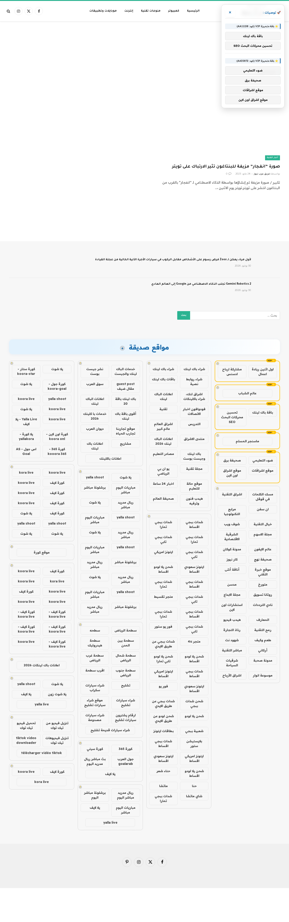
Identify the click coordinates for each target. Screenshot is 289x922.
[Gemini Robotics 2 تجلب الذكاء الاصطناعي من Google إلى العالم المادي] (267, 290)
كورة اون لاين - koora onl (57, 436)
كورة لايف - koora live (57, 614)
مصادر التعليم (163, 454)
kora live (26, 472)
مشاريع (125, 444)
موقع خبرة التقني (263, 571)
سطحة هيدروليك (95, 642)
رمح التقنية (262, 630)
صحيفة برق (232, 460)
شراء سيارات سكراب (94, 687)
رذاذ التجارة (231, 630)
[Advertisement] (144, 39)
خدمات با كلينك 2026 (94, 416)
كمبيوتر (173, 11)
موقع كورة (42, 552)
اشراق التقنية (232, 494)
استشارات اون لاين (231, 607)
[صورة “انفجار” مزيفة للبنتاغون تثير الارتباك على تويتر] (214, 123)
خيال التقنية (263, 524)
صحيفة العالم (163, 498)
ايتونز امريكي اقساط (163, 673)
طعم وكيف (262, 640)
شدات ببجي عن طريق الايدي (163, 643)
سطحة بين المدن (125, 642)
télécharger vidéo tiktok (41, 753)
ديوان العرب (95, 429)
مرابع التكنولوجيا (232, 511)
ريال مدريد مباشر (125, 504)
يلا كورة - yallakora (26, 436)
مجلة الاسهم (263, 534)
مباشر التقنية (232, 650)
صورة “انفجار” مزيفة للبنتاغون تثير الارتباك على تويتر (226, 167)
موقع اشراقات (262, 470)
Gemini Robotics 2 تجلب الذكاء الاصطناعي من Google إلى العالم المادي (201, 284)
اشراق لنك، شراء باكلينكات (194, 396)
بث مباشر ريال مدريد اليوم (95, 761)
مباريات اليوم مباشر (125, 489)
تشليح (125, 685)
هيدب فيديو (232, 620)
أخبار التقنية (272, 157)
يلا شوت (125, 477)
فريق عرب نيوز (262, 174)
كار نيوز (232, 559)
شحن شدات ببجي (194, 703)
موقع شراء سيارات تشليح (94, 702)
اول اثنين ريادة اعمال (263, 371)
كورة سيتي (95, 749)
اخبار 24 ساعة (163, 484)
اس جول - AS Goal (26, 451)
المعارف (262, 620)
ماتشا (163, 786)
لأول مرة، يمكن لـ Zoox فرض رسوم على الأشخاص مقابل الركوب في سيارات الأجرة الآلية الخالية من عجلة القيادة (173, 259)
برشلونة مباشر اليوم (95, 795)
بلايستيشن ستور (194, 743)
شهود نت (232, 640)
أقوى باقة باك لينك (125, 416)
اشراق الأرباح (231, 675)
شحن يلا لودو (194, 716)
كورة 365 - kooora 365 (57, 451)
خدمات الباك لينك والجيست (125, 371)
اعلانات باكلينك (110, 458)
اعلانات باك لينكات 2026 (42, 665)
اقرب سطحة (94, 670)
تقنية (163, 409)
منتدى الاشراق (194, 439)
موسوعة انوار (263, 675)
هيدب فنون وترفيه (194, 500)
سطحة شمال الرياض (126, 657)
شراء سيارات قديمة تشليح (110, 730)
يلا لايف (110, 774)
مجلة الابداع (232, 595)
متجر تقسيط (163, 597)
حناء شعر (163, 771)
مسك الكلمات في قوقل (262, 496)
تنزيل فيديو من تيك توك (57, 725)
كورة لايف (57, 483)
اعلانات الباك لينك (163, 396)
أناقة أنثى (232, 569)
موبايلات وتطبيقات (103, 11)
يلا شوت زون (57, 694)
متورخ (262, 584)
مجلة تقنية (194, 469)
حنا (194, 786)
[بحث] (9, 11)
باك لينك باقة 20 (125, 401)
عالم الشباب (247, 393)
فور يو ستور (163, 626)
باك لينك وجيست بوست (194, 456)
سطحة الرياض (125, 630)
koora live (26, 399)
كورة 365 (125, 749)
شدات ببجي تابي (163, 539)
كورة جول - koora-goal (57, 386)
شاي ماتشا (194, 796)
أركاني (262, 650)
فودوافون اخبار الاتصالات (194, 411)
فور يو (163, 686)
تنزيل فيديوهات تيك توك (57, 740)
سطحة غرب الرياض (95, 657)
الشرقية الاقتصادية (232, 536)
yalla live (110, 822)
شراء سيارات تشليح (125, 702)
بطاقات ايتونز (163, 731)
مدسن (232, 584)
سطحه (95, 630)
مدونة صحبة (262, 660)
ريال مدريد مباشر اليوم (125, 795)
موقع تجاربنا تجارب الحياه (125, 431)
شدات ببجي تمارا (163, 524)
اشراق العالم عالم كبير (163, 426)
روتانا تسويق (262, 595)
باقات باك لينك (163, 379)
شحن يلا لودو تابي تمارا (163, 658)
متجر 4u (194, 641)
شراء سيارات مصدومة (94, 717)
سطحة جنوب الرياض (125, 672)
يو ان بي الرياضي (163, 471)
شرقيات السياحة (232, 662)
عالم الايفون (262, 549)
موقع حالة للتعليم (194, 486)
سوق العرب (94, 384)
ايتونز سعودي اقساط (194, 569)
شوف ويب (232, 524)
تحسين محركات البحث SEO (232, 417)
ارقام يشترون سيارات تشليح (125, 717)
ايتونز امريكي (163, 552)
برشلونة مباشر (95, 487)
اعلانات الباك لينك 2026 (163, 441)
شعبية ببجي (194, 731)
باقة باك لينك (262, 412)
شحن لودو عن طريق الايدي (163, 718)
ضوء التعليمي (262, 460)
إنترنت (128, 11)
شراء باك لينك (194, 369)
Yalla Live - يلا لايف (26, 421)
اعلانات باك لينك (95, 446)
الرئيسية (193, 11)
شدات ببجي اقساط (194, 524)
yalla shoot (95, 477)
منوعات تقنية (151, 11)
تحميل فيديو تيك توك (26, 725)
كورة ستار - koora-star (26, 371)
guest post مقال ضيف (126, 386)
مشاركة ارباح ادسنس (232, 371)
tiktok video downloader (26, 740)
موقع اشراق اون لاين (232, 472)
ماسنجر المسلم (247, 441)
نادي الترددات (263, 605)
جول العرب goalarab (125, 761)
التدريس (194, 424)
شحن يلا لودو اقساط (163, 569)
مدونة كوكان (232, 549)
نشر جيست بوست (94, 371)
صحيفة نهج (263, 559)
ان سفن (263, 509)
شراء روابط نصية (194, 381)
